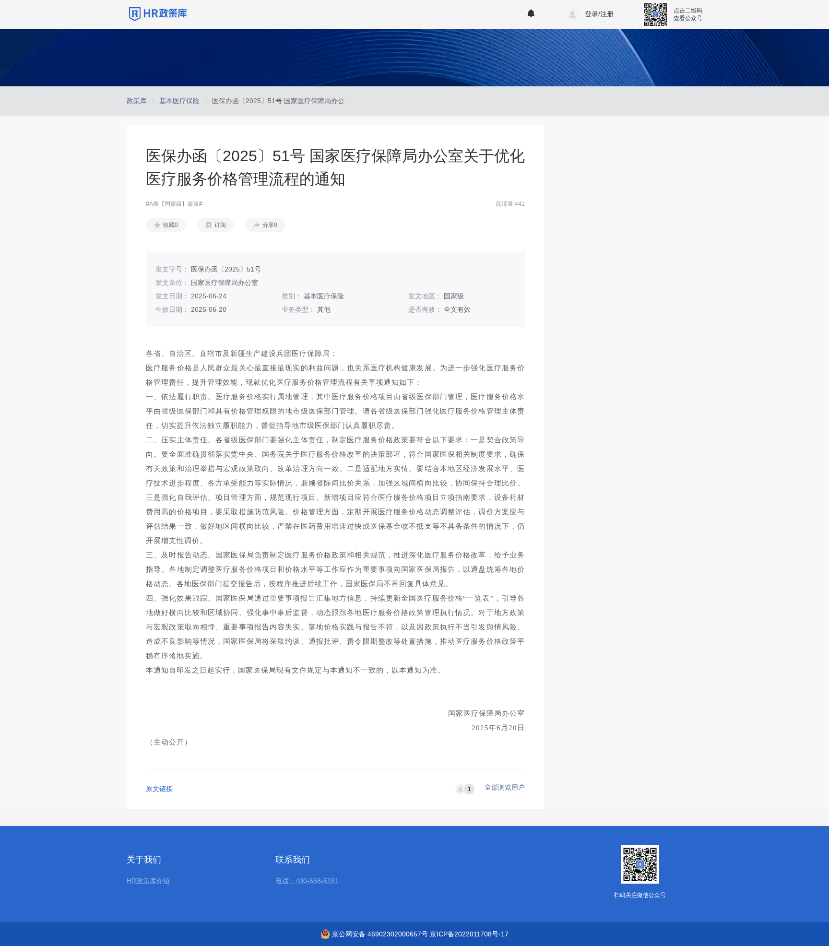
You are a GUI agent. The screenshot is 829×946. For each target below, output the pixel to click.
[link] (137, 100)
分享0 (269, 225)
